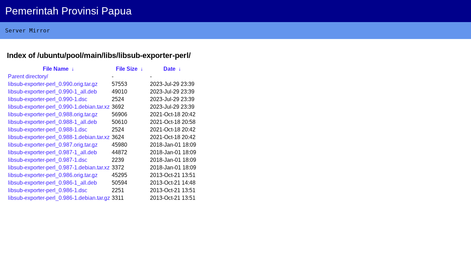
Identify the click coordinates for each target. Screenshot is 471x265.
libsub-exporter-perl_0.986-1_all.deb (52, 183)
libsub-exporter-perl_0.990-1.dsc (47, 99)
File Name (56, 69)
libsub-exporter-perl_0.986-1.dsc (47, 190)
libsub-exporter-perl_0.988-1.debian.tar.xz (59, 137)
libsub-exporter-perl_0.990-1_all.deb (52, 92)
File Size (127, 69)
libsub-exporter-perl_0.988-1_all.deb (52, 122)
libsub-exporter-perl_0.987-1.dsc (47, 160)
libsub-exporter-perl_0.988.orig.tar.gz (53, 114)
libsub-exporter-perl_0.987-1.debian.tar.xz (59, 167)
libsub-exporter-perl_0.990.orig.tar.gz (53, 84)
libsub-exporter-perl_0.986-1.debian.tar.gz (59, 198)
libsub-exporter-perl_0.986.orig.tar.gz (53, 175)
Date (169, 69)
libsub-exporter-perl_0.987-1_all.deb (52, 152)
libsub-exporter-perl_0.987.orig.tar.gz (53, 145)
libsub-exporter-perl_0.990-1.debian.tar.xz (59, 107)
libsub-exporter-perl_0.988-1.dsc (47, 129)
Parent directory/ (28, 76)
